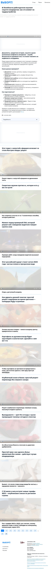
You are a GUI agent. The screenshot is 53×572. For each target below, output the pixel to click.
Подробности (7, 119)
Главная (6, 542)
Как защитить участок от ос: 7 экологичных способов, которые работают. (20, 216)
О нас (33, 2)
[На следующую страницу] (2, 534)
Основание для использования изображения (35, 568)
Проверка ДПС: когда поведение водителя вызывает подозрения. (20, 256)
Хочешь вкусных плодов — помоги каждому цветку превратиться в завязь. (19, 330)
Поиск (40, 2)
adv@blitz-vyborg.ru (39, 544)
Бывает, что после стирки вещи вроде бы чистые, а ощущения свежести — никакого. (19, 485)
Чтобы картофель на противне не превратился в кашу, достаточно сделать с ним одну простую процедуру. (18, 370)
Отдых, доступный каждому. (12, 292)
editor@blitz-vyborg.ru (35, 545)
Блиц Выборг (6, 2)
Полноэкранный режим (38, 36)
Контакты (47, 2)
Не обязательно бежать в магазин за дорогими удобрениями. (18, 446)
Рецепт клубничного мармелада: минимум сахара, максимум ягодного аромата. (19, 408)
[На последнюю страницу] (6, 534)
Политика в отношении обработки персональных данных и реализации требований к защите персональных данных (36, 560)
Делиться (40, 36)
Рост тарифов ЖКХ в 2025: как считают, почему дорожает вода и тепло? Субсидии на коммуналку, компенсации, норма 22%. (19, 525)
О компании (5, 546)
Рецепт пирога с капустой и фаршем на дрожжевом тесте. (20, 179)
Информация (36, 36)
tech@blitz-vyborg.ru (36, 543)
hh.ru (22, 112)
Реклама (5, 550)
